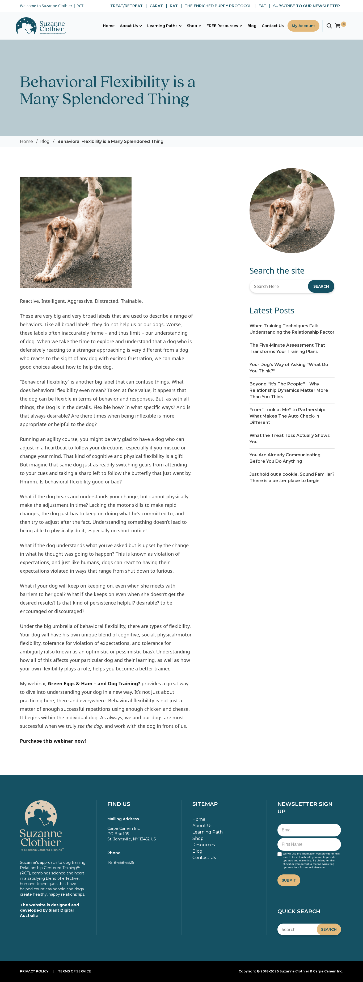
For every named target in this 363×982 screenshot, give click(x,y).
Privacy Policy (34, 971)
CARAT (156, 6)
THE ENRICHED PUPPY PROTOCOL (218, 6)
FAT (262, 6)
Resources (203, 844)
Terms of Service (74, 971)
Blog (45, 141)
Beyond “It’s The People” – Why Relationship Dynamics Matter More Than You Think (289, 390)
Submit (289, 880)
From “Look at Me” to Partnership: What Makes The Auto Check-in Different (287, 416)
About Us (202, 825)
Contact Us (204, 857)
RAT (174, 6)
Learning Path (207, 832)
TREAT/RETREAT (126, 6)
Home (26, 141)
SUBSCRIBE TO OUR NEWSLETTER (306, 6)
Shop (198, 838)
